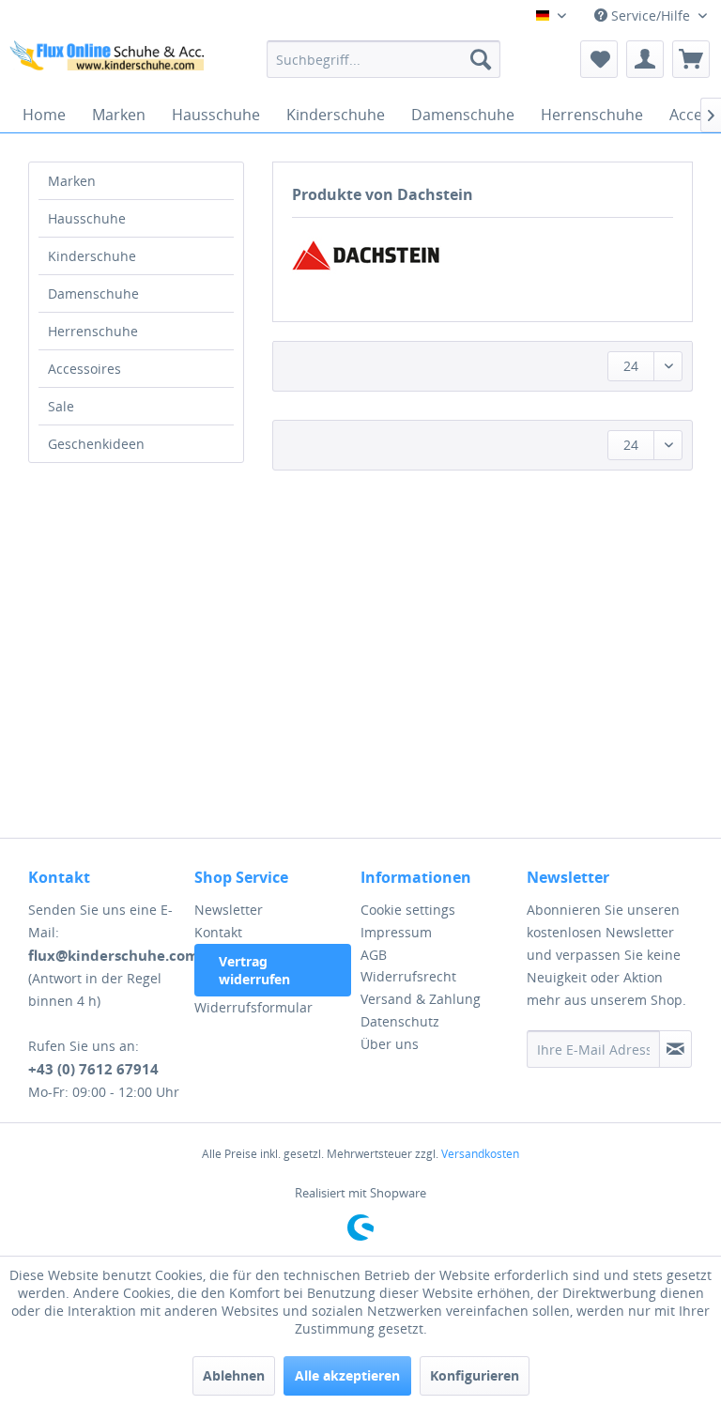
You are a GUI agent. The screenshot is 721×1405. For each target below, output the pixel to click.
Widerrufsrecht (408, 976)
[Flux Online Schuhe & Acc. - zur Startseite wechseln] (108, 63)
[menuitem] (384, 59)
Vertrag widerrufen (254, 970)
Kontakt (218, 932)
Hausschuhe (87, 218)
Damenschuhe (93, 293)
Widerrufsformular (253, 1007)
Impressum (396, 932)
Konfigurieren (474, 1375)
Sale (61, 406)
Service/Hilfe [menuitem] (650, 15)
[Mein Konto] (645, 59)
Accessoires (84, 369)
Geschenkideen (96, 444)
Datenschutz (399, 1021)
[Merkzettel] (599, 59)
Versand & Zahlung (420, 999)
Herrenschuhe (93, 331)
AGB (373, 955)
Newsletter (228, 910)
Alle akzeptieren (347, 1375)
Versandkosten (480, 1154)
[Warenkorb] (691, 59)
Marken (72, 181)
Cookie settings (407, 910)
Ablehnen (234, 1375)
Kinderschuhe (92, 256)
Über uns (389, 1044)
